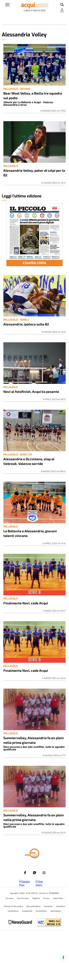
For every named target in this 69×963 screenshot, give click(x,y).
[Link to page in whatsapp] (34, 872)
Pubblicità (36, 898)
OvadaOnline (27, 911)
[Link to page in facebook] (25, 872)
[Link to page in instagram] (44, 872)
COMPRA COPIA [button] (34, 263)
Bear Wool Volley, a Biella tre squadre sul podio (32, 95)
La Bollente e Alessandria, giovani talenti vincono (30, 533)
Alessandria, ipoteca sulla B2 (26, 324)
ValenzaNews (55, 911)
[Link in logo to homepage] (34, 5)
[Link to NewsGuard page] (21, 922)
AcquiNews (60, 906)
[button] (62, 5)
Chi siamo (9, 898)
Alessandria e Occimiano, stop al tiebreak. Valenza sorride (28, 461)
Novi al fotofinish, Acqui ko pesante (31, 391)
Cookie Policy (58, 898)
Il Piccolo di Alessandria (13, 906)
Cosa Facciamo (23, 898)
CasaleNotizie (13, 911)
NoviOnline (48, 906)
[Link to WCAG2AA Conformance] (47, 922)
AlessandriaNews (33, 906)
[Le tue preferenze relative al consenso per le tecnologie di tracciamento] (63, 957)
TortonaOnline (41, 911)
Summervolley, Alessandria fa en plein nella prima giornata (33, 740)
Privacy (46, 898)
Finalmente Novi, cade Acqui (25, 603)
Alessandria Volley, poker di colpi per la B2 (34, 172)
